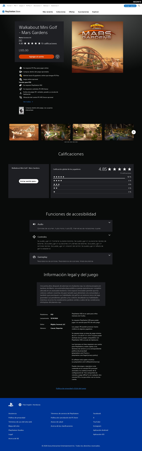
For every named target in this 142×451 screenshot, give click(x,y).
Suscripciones (83, 12)
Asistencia (54, 6)
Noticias (45, 6)
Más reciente (48, 12)
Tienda (9, 6)
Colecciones (60, 12)
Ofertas (72, 12)
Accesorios (37, 6)
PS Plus (28, 6)
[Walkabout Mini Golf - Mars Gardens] (24, 132)
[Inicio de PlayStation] (4, 6)
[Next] (134, 132)
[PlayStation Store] (12, 11)
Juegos (21, 6)
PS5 (15, 6)
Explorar (95, 12)
